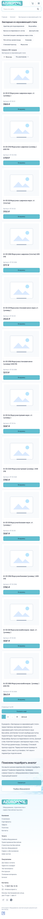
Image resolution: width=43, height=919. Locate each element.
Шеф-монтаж (6, 854)
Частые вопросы (7, 868)
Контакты (5, 830)
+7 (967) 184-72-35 (11, 886)
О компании (6, 819)
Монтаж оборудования (9, 848)
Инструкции (6, 871)
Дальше (24, 717)
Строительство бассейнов (11, 845)
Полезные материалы (9, 874)
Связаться (21, 783)
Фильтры (9, 57)
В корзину (21, 109)
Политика (5, 828)
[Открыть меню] (38, 3)
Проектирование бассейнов (11, 842)
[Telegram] (3, 899)
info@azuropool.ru (11, 889)
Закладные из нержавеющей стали (30, 17)
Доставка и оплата (8, 863)
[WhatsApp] (7, 899)
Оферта (4, 825)
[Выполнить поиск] (38, 9)
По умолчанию (21, 57)
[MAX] (11, 899)
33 (17, 717)
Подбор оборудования (21, 789)
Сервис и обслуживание (10, 851)
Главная (4, 17)
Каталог (13, 17)
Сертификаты (6, 822)
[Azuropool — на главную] (12, 3)
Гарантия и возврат (8, 866)
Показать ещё (21, 711)
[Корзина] (32, 3)
